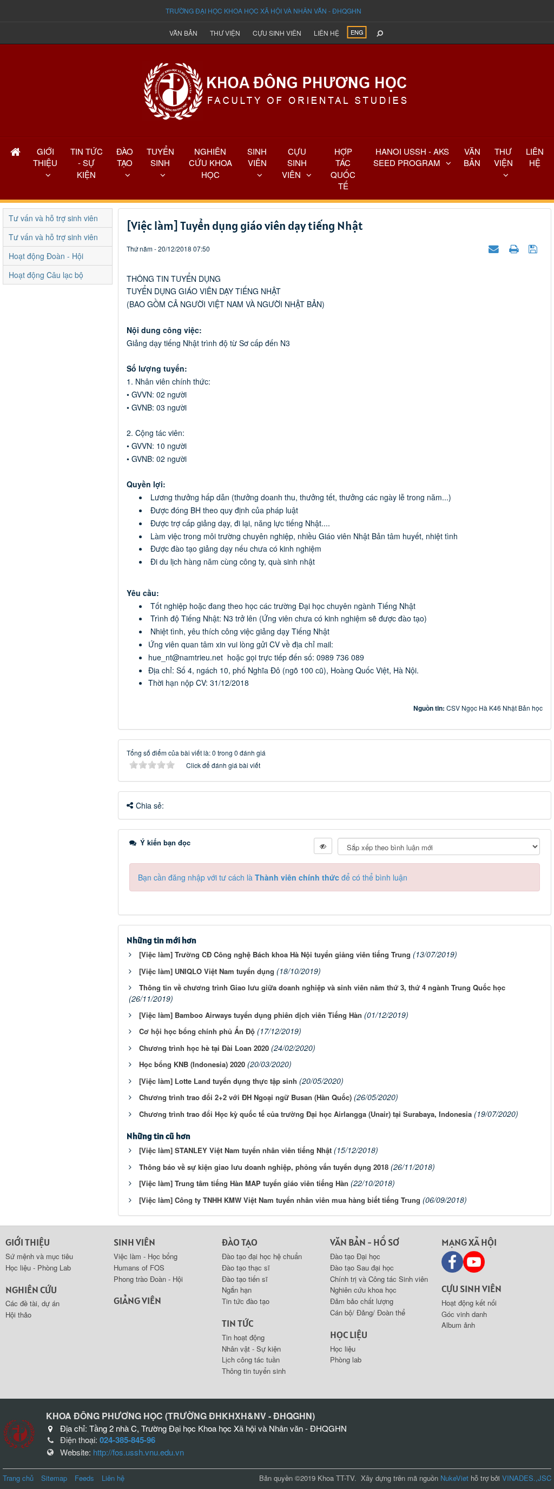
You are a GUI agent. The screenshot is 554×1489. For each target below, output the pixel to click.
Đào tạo (240, 1242)
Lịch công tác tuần (251, 1359)
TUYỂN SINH (160, 156)
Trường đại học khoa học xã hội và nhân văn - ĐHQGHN (263, 10)
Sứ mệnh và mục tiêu (39, 1256)
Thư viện (225, 32)
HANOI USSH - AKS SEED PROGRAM (411, 156)
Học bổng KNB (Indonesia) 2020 (192, 1064)
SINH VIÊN (257, 156)
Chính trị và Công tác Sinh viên (379, 1279)
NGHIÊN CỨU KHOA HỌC (210, 162)
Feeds (84, 1478)
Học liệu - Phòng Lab (38, 1267)
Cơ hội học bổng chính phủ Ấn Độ (197, 1031)
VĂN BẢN (472, 156)
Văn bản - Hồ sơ (364, 1242)
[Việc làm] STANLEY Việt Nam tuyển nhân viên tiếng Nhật (235, 1150)
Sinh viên (134, 1242)
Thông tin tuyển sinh (254, 1371)
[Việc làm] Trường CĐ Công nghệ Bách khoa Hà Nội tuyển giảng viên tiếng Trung (275, 954)
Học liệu (348, 1334)
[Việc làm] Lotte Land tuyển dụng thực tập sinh (218, 1081)
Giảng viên (137, 1300)
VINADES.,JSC (526, 1478)
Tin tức (237, 1323)
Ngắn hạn (237, 1290)
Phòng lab (345, 1359)
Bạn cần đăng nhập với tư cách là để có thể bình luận (272, 877)
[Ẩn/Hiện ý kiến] (323, 846)
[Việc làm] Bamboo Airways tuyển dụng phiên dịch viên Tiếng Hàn (250, 1015)
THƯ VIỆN (503, 156)
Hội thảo (18, 1314)
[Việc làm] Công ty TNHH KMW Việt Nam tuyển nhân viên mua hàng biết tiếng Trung (279, 1200)
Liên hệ (326, 32)
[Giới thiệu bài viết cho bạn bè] (495, 248)
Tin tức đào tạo (245, 1301)
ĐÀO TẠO (124, 156)
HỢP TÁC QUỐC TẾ (343, 168)
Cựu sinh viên (277, 32)
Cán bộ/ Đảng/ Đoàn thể (367, 1312)
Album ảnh (458, 1325)
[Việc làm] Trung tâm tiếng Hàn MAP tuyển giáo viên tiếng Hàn (243, 1183)
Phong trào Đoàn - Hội (148, 1279)
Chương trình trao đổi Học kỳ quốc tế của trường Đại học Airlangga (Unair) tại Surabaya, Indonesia (305, 1114)
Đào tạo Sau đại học (362, 1267)
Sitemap (54, 1478)
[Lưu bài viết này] (534, 248)
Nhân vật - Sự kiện (251, 1349)
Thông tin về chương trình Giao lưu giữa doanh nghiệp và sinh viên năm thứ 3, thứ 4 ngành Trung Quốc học (322, 987)
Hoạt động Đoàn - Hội (46, 255)
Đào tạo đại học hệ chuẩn (262, 1256)
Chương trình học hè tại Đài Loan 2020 (204, 1048)
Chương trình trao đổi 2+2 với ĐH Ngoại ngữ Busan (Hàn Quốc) (245, 1097)
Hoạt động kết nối (469, 1303)
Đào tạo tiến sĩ (245, 1279)
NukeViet (454, 1478)
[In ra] (515, 248)
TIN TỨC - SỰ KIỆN (86, 162)
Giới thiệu (27, 1242)
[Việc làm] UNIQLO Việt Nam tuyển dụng (206, 971)
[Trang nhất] (15, 151)
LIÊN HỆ (535, 156)
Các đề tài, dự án (32, 1303)
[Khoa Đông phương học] (277, 89)
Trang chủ (18, 1478)
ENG (357, 32)
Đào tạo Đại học (355, 1256)
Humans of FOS (139, 1267)
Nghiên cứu (31, 1289)
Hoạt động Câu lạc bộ (46, 274)
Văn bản (183, 32)
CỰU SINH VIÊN (294, 162)
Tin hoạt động (243, 1337)
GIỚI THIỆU (45, 156)
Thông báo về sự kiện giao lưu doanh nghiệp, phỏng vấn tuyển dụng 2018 (263, 1167)
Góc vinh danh (464, 1314)
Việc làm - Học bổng (145, 1256)
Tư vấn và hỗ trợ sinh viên (53, 218)
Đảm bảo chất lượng (361, 1301)
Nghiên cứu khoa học (363, 1290)
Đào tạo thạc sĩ (246, 1267)
